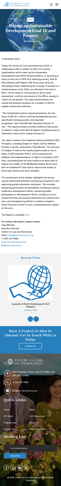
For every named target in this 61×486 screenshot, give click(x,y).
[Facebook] (6, 467)
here (27, 215)
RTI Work (8, 416)
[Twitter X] (13, 467)
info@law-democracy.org (24, 390)
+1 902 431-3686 (20, 382)
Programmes (10, 422)
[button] (56, 4)
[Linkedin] (26, 467)
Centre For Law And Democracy (30, 477)
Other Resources (37, 429)
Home (7, 409)
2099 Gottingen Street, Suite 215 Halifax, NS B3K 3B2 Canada (33, 374)
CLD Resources (37, 416)
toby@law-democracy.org (20, 235)
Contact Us (9, 429)
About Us (33, 422)
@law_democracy (12, 245)
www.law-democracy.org (13, 242)
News (32, 409)
